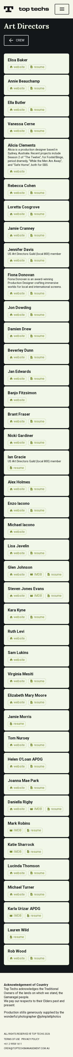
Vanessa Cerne (21, 124)
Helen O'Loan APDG (25, 759)
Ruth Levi (16, 631)
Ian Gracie (17, 457)
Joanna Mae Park (23, 780)
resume (37, 67)
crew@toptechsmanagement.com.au (27, 1048)
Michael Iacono (21, 524)
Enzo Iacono (19, 503)
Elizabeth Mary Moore (27, 695)
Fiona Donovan (21, 274)
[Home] (8, 9)
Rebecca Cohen (22, 185)
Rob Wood (17, 951)
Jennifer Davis (21, 249)
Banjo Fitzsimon (22, 392)
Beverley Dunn (20, 350)
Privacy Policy (30, 1039)
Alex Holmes (19, 482)
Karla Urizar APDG (24, 908)
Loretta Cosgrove (24, 207)
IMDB (36, 574)
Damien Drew (19, 329)
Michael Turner (21, 887)
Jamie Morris (20, 716)
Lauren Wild (18, 930)
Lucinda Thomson (24, 866)
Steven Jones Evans (26, 588)
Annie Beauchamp (24, 81)
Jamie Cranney (21, 228)
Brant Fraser (19, 414)
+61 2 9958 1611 (13, 1043)
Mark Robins (19, 823)
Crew (16, 40)
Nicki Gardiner (20, 435)
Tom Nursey (18, 738)
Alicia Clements (22, 145)
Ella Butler (17, 102)
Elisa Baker (18, 60)
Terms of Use (12, 1039)
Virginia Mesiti (20, 674)
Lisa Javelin (18, 546)
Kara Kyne (17, 610)
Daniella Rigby (20, 802)
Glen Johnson (20, 567)
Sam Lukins (18, 652)
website (17, 67)
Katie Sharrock (21, 844)
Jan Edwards (19, 371)
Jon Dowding (19, 307)
